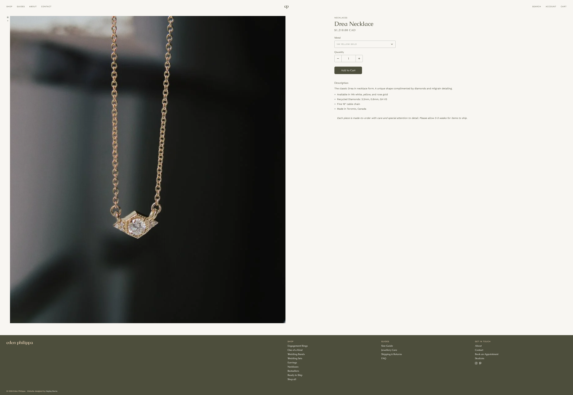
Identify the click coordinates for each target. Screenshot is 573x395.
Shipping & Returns (391, 354)
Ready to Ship (295, 375)
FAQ (383, 358)
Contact (46, 6)
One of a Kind (295, 350)
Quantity (339, 52)
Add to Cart (348, 70)
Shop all (292, 379)
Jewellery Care (389, 350)
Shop (9, 6)
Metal (337, 37)
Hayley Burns (51, 391)
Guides (21, 6)
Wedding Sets (295, 358)
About (33, 6)
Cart (564, 6)
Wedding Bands (296, 354)
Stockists (479, 358)
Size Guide (387, 345)
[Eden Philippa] (286, 7)
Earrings (292, 362)
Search (536, 6)
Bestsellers (293, 370)
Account (551, 6)
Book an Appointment (486, 354)
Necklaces (340, 18)
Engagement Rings (298, 345)
